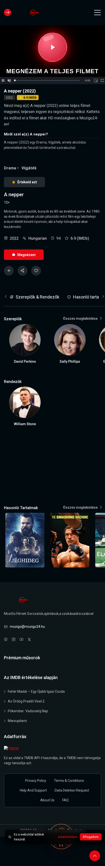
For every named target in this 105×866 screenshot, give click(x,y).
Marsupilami (17, 721)
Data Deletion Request (72, 790)
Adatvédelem (67, 837)
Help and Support (33, 790)
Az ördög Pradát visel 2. (26, 701)
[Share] (22, 271)
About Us (47, 800)
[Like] (36, 271)
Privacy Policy (35, 781)
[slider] (47, 80)
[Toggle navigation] (97, 12)
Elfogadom (91, 837)
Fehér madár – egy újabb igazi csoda (36, 691)
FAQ (65, 800)
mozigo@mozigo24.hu (27, 627)
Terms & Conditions (69, 781)
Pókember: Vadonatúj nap (28, 711)
